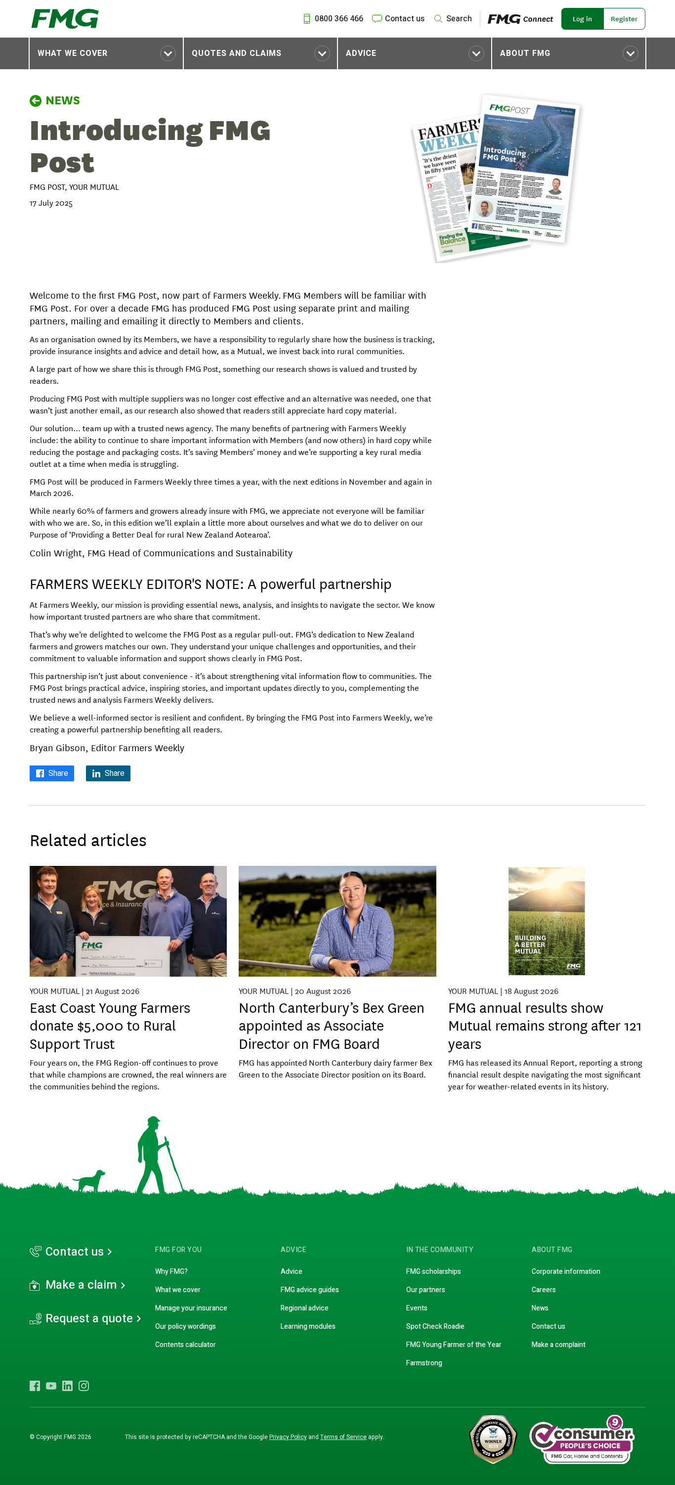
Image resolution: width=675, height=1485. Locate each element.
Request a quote (89, 1319)
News (62, 100)
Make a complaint (559, 1345)
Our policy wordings (185, 1326)
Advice (361, 53)
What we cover (73, 53)
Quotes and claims (237, 53)
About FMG (525, 53)
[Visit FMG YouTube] (51, 1385)
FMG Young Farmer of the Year (454, 1345)
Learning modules (308, 1326)
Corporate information (566, 1271)
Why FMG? (171, 1271)
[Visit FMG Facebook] (35, 1385)
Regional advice (305, 1308)
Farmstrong (424, 1363)
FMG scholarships (433, 1271)
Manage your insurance (191, 1308)
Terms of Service (343, 1437)
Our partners (425, 1290)
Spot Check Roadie (435, 1326)
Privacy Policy (288, 1437)
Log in (582, 18)
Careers (544, 1290)
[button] (106, 53)
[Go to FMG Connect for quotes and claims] (524, 18)
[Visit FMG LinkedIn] (67, 1385)
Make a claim (81, 1285)
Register (624, 18)
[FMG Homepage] (65, 19)
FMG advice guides (310, 1290)
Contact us (74, 1252)
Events (416, 1308)
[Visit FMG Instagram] (84, 1385)
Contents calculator (185, 1345)
